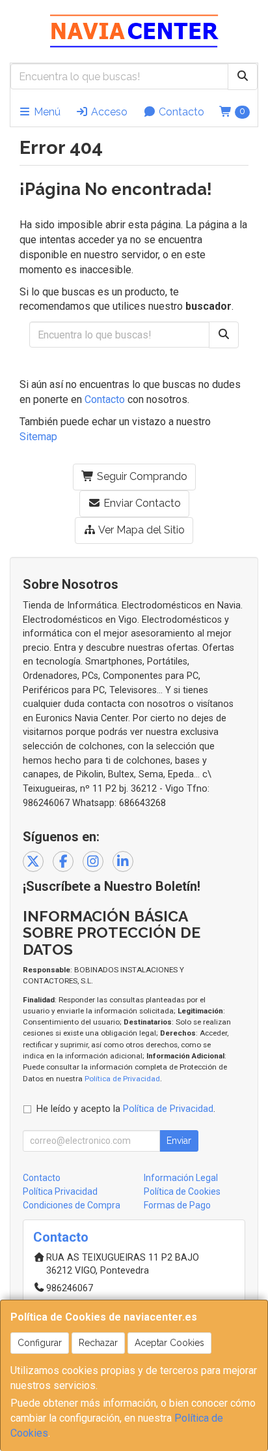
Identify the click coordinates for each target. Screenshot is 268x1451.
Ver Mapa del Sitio (140, 530)
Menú (45, 112)
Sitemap (38, 436)
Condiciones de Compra (71, 1205)
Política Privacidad (60, 1191)
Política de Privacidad (122, 1078)
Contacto (180, 112)
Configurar (40, 1343)
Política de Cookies (182, 1191)
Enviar (179, 1140)
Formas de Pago (177, 1205)
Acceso (107, 112)
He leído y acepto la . (125, 1108)
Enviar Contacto (141, 503)
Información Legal (181, 1178)
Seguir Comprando (140, 476)
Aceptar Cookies (169, 1343)
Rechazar (98, 1343)
